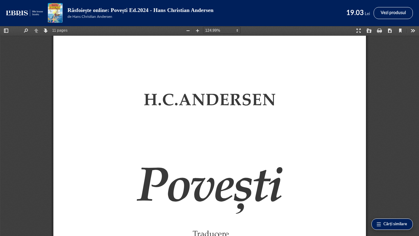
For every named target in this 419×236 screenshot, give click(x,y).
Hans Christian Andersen (92, 16)
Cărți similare (395, 224)
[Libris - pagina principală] (24, 12)
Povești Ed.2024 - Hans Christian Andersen (162, 10)
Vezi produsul (393, 13)
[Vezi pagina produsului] (55, 13)
